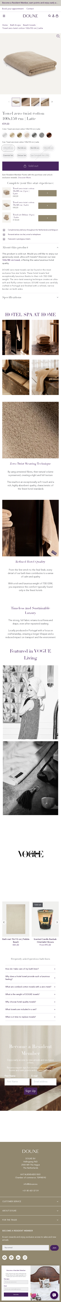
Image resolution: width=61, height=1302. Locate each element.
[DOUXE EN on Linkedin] (18, 1257)
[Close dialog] (58, 1267)
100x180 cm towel (11, 260)
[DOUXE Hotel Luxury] (30, 16)
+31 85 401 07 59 (31, 1191)
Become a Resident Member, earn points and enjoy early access (30, 3)
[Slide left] (54, 65)
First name (6, 1279)
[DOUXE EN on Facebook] (4, 1257)
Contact (30, 9)
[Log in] (53, 16)
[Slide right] (4, 922)
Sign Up (30, 1091)
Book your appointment (13, 9)
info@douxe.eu (30, 1184)
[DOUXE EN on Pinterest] (11, 1257)
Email (5, 1286)
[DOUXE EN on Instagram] (25, 1257)
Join (54, 1248)
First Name (10, 1076)
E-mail (34, 1076)
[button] (4, 16)
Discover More (24, 178)
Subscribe (16, 1294)
